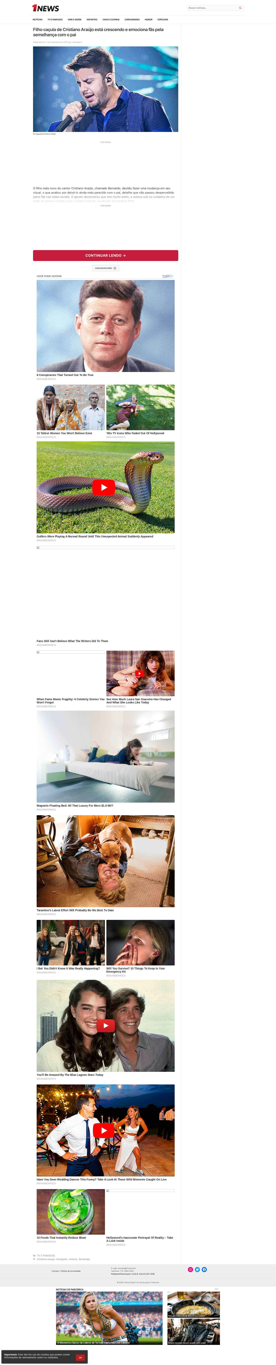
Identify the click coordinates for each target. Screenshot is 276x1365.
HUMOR (148, 19)
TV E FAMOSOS (55, 19)
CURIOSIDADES (132, 19)
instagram (62, 1259)
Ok (80, 1357)
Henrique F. (77, 42)
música (73, 1259)
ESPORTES (92, 19)
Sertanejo (84, 1259)
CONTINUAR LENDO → (105, 255)
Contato (55, 1271)
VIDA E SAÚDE (75, 19)
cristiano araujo (46, 1259)
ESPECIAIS (163, 19)
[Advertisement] (105, 163)
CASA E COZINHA (110, 19)
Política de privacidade (71, 1271)
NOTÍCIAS (37, 19)
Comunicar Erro (103, 268)
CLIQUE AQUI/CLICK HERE (143, 1274)
